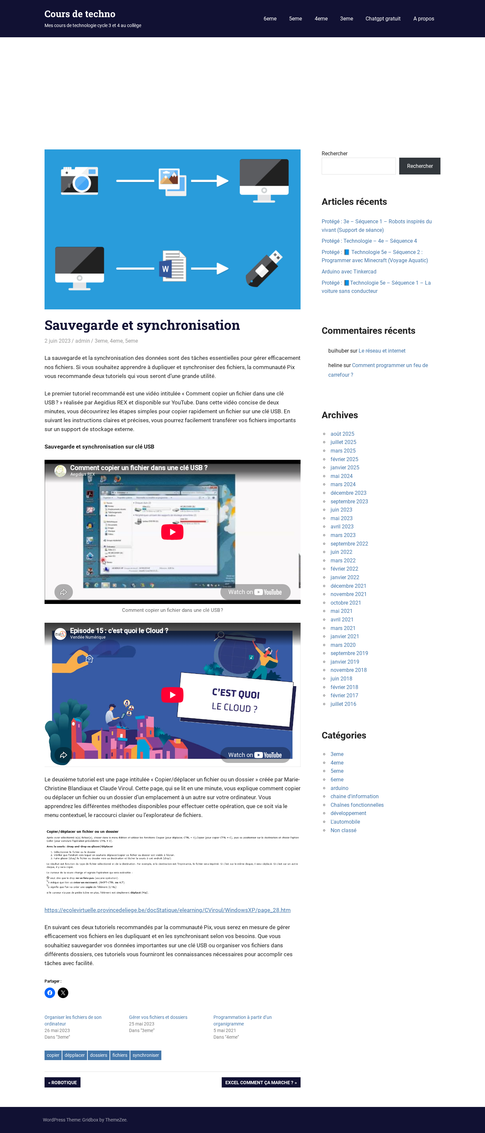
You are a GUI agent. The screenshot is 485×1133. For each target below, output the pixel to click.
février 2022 (344, 569)
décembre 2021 (349, 586)
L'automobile (345, 822)
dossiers (98, 1055)
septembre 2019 (349, 653)
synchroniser (146, 1055)
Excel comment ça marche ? (259, 1083)
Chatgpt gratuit (383, 19)
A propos (423, 19)
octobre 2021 (346, 603)
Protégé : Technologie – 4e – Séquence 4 (369, 241)
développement (348, 813)
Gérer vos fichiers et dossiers (158, 1017)
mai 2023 (342, 518)
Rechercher (334, 153)
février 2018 (344, 687)
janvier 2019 (345, 662)
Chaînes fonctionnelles (357, 805)
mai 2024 (342, 476)
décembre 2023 (349, 493)
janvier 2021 (345, 636)
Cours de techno (80, 14)
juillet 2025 (343, 442)
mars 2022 (343, 560)
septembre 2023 (349, 501)
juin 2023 (341, 510)
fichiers (120, 1055)
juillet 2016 (343, 704)
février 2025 (344, 459)
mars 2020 (343, 645)
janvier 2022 (345, 577)
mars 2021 (343, 628)
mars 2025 (343, 451)
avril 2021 (342, 619)
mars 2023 (343, 535)
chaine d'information (355, 796)
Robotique (64, 1083)
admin (82, 341)
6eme (270, 19)
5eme (295, 19)
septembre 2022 (349, 544)
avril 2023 (342, 526)
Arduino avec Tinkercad (349, 271)
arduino (339, 788)
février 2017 (344, 695)
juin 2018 (341, 679)
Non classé (343, 830)
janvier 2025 (345, 467)
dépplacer (75, 1055)
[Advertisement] (242, 87)
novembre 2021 (349, 594)
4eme (321, 19)
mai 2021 (342, 611)
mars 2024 (343, 484)
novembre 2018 (349, 670)
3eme (346, 19)
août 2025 (342, 434)
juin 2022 (341, 552)
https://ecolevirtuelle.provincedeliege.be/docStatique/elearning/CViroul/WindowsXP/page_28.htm (168, 910)
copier (53, 1055)
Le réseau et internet (382, 351)
